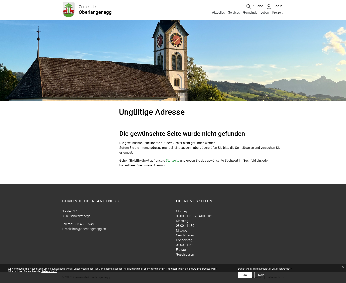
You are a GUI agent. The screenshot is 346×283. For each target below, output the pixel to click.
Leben (265, 12)
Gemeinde (250, 12)
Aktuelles (218, 12)
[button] (255, 6)
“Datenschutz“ (49, 271)
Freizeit (277, 12)
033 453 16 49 (84, 224)
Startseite (172, 160)
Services (234, 12)
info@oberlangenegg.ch (89, 229)
